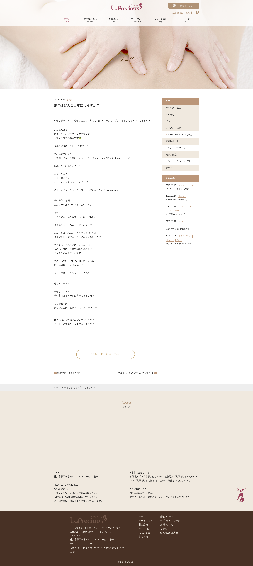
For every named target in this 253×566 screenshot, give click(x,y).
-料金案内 (143, 524)
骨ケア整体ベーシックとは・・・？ (180, 214)
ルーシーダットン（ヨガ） (181, 134)
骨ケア (169, 168)
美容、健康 (171, 154)
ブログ (169, 121)
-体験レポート (166, 516)
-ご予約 (163, 528)
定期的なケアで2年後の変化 (177, 229)
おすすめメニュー (174, 108)
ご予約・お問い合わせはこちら (105, 354)
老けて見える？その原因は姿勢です (180, 243)
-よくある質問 (145, 532)
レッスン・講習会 (174, 128)
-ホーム (142, 516)
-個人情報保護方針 (168, 532)
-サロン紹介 (144, 528)
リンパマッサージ (177, 148)
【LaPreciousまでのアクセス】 (178, 189)
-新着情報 (143, 536)
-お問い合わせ (166, 524)
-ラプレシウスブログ (169, 520)
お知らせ (170, 114)
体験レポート (172, 141)
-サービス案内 (145, 520)
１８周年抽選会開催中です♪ (177, 199)
